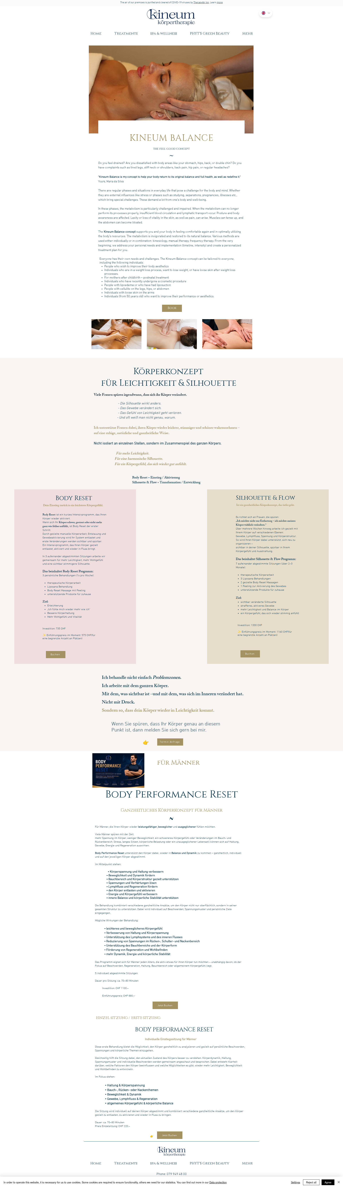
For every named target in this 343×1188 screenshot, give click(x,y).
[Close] (339, 1182)
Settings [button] (295, 1182)
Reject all (311, 1182)
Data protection (218, 1182)
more (220, 2)
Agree (328, 1182)
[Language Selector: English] (265, 13)
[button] (126, 34)
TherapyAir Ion (201, 2)
